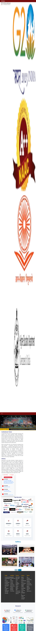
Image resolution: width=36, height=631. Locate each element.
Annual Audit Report (17, 587)
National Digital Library (22, 585)
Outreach (6, 593)
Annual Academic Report (17, 583)
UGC (16, 581)
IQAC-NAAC (18, 577)
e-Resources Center (23, 595)
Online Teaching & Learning (7, 590)
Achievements (29, 584)
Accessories (29, 583)
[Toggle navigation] (2, 414)
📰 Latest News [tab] (5, 474)
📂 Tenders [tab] (12, 474)
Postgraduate (7, 578)
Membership (29, 579)
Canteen (11, 583)
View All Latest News (8, 477)
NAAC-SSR (17, 578)
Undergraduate (7, 577)
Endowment (18, 591)
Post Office (12, 591)
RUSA (17, 579)
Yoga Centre (29, 591)
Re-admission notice (7, 486)
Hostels (11, 582)
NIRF (16, 589)
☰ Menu (3, 1)
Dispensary (12, 584)
